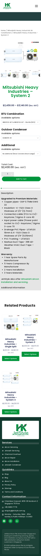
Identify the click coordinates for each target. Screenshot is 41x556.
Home (3, 30)
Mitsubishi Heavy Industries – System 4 (10, 396)
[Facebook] (4, 521)
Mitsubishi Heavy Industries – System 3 (30, 338)
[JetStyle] (7, 6)
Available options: (10, 117)
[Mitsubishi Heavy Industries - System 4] (10, 380)
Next (39, 75)
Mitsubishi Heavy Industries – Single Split (10, 343)
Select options (11, 358)
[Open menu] (36, 6)
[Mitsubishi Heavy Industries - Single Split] (10, 324)
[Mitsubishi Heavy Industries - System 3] (30, 322)
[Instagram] (10, 521)
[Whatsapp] (17, 521)
